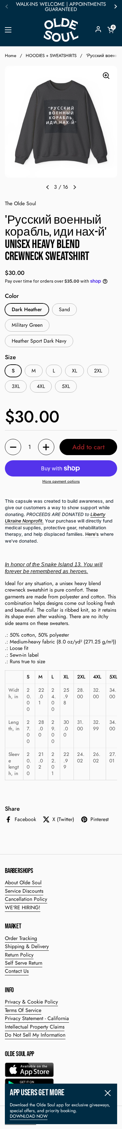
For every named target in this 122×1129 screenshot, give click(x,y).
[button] (110, 29)
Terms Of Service (23, 1010)
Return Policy (19, 954)
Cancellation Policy (26, 899)
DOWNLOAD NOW (28, 1116)
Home (10, 56)
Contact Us (17, 971)
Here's (92, 534)
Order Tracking (21, 938)
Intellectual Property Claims (34, 1026)
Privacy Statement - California (37, 1018)
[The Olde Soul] (61, 30)
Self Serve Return (23, 963)
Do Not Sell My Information (35, 1035)
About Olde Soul (23, 882)
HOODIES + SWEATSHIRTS (51, 56)
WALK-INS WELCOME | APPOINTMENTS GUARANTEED (61, 7)
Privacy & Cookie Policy (31, 1002)
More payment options (61, 481)
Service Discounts (24, 891)
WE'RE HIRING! (22, 907)
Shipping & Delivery (27, 946)
